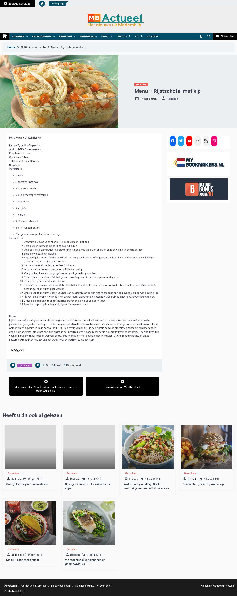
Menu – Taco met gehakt (22, 560)
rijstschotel (73, 365)
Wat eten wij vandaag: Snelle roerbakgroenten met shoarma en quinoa (146, 488)
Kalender (153, 36)
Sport (105, 36)
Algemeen (18, 36)
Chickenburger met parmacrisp (203, 484)
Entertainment (41, 36)
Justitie (122, 36)
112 (137, 36)
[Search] (209, 36)
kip (47, 365)
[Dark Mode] (201, 36)
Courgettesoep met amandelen (27, 484)
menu (57, 365)
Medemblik (86, 36)
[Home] (4, 36)
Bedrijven (65, 36)
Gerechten (141, 84)
